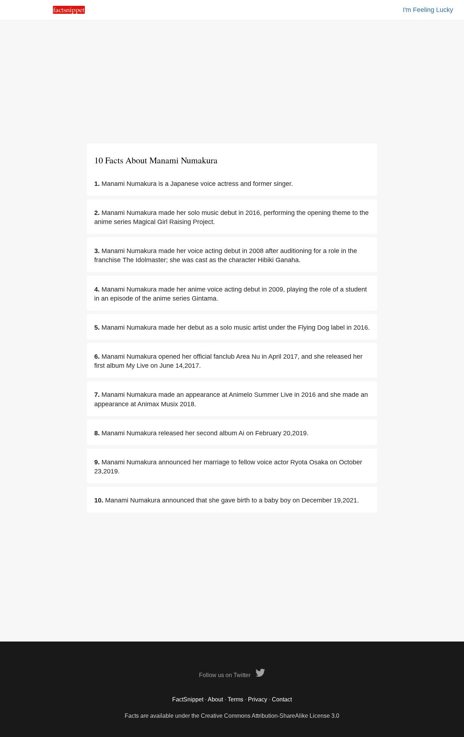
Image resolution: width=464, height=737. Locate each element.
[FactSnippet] (69, 12)
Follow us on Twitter (225, 675)
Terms (235, 699)
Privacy (257, 699)
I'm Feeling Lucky (428, 9)
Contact (282, 699)
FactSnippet (187, 699)
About (215, 699)
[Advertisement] (232, 82)
